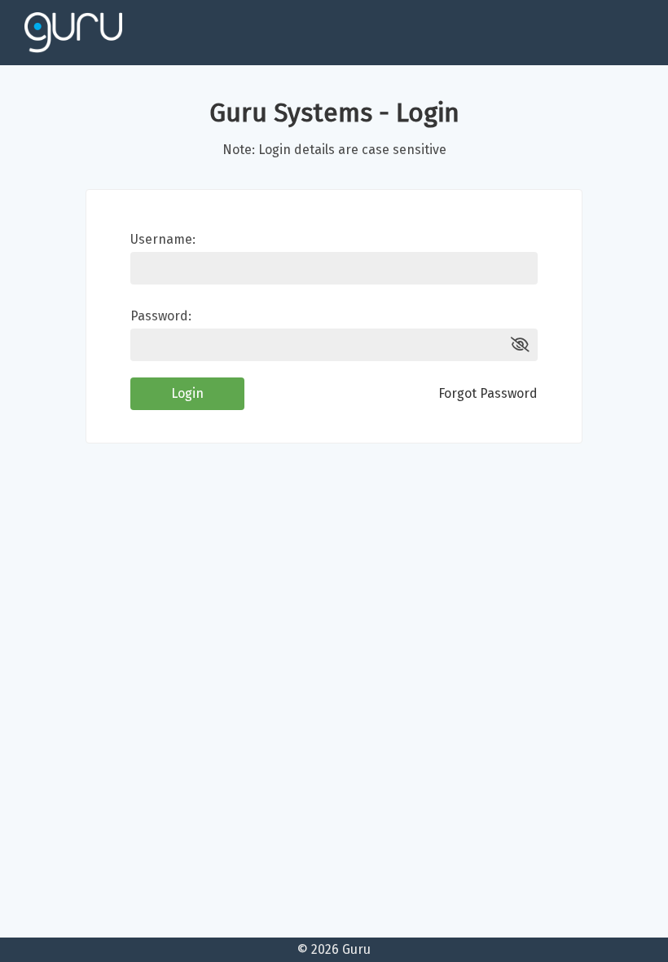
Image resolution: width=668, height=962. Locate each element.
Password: (160, 316)
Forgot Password (488, 393)
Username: (163, 239)
